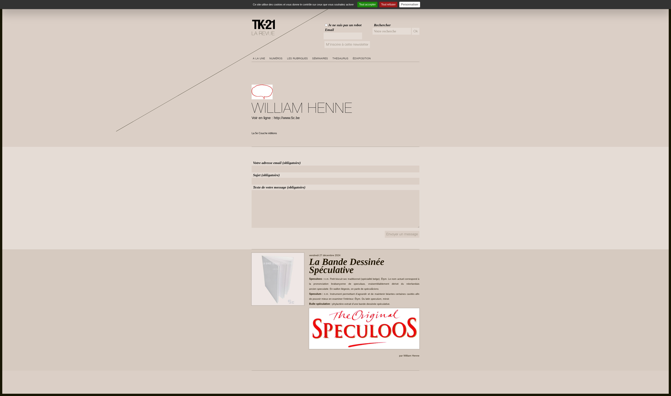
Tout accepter (367, 4)
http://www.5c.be (287, 118)
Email (329, 30)
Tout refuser (388, 4)
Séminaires (320, 58)
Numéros (276, 58)
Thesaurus (340, 58)
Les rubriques (297, 58)
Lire (314, 364)
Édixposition (362, 58)
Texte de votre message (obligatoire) (279, 187)
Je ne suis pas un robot (344, 25)
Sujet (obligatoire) (266, 175)
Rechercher (382, 25)
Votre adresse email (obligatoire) (277, 163)
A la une (259, 58)
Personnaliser (409, 4)
